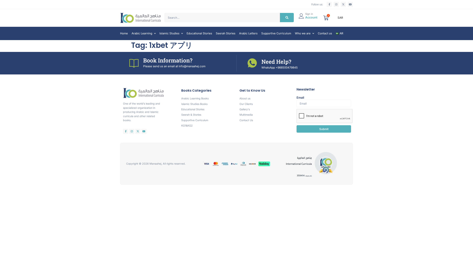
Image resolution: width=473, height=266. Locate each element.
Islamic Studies (169, 33)
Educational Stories (199, 33)
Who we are (303, 33)
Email (300, 97)
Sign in (309, 13)
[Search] (287, 17)
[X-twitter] (343, 4)
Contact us (325, 33)
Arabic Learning (142, 33)
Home (124, 33)
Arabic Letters (248, 33)
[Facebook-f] (329, 4)
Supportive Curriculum (276, 33)
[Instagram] (336, 4)
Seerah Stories (225, 33)
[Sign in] (301, 16)
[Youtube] (350, 4)
